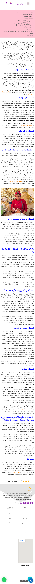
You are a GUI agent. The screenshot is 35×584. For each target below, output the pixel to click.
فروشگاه (25, 508)
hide (19, 12)
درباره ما (9, 518)
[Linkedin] (21, 503)
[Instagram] (24, 503)
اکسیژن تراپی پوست (27, 410)
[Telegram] (31, 503)
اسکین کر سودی (15, 472)
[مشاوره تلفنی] (31, 580)
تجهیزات (25, 528)
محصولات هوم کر (25, 518)
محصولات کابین (25, 523)
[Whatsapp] (28, 503)
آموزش (25, 533)
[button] (28, 3)
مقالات (9, 523)
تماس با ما (9, 513)
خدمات (25, 513)
